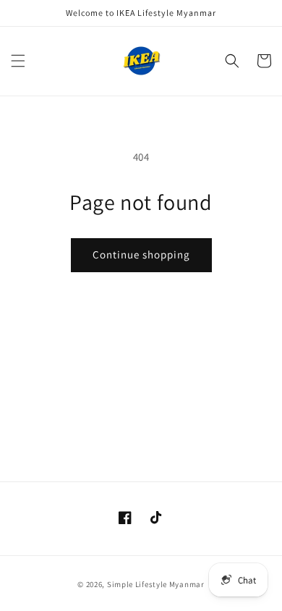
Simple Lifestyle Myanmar (156, 584)
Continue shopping (141, 254)
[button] (18, 61)
